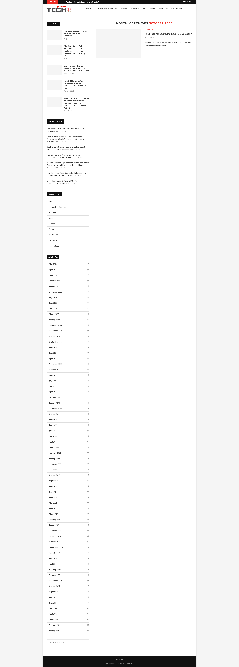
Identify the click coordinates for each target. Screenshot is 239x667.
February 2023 (55, 397)
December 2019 (55, 575)
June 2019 (53, 603)
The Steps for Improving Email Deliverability (168, 34)
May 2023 (53, 386)
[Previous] (60, 2)
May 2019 (53, 608)
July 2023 (53, 381)
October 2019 (54, 586)
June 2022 (53, 431)
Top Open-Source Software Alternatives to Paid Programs (87, 2)
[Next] (63, 2)
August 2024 (54, 347)
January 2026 (54, 286)
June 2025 (53, 303)
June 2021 (53, 497)
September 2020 (56, 547)
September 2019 (55, 592)
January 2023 (54, 403)
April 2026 (53, 270)
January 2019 (54, 631)
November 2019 (55, 581)
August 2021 (54, 486)
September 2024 (56, 342)
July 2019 (52, 597)
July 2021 (52, 492)
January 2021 (54, 525)
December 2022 (55, 408)
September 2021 (55, 481)
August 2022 (54, 419)
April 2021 (53, 508)
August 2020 (54, 553)
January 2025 (54, 320)
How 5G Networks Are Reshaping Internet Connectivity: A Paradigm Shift (75, 84)
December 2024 (55, 325)
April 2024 (53, 359)
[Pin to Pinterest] (171, 50)
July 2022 (53, 425)
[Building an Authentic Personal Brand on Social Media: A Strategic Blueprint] (54, 70)
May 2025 (53, 308)
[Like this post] (163, 50)
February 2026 (55, 281)
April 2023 (53, 392)
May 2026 (53, 264)
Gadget (123, 9)
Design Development (107, 9)
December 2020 (55, 531)
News (51, 229)
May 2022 (53, 436)
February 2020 (55, 569)
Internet (135, 9)
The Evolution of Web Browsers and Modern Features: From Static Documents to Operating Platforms (74, 51)
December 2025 (55, 292)
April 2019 (53, 614)
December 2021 (55, 464)
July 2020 (53, 558)
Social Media (149, 9)
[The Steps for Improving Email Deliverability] (118, 43)
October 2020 (54, 542)
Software (163, 9)
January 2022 (54, 458)
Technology (176, 9)
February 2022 (55, 453)
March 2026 (54, 275)
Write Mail (187, 2)
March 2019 (53, 619)
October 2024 (54, 336)
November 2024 (55, 331)
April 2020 (53, 564)
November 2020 (55, 536)
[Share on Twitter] (168, 50)
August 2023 (54, 375)
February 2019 (54, 625)
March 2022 (54, 447)
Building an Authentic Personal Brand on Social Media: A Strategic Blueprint (76, 68)
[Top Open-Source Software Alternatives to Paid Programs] (54, 35)
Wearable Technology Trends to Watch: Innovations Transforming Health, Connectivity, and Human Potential (76, 103)
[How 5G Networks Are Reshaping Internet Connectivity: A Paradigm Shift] (54, 85)
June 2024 (53, 353)
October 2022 (54, 414)
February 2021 (54, 520)
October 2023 (54, 370)
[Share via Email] (174, 50)
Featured (52, 212)
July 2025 (53, 297)
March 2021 (53, 514)
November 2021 (55, 470)
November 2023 (55, 364)
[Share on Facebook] (166, 50)
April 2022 (53, 442)
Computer (90, 9)
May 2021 (53, 503)
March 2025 (54, 314)
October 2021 (54, 475)
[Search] (191, 9)
